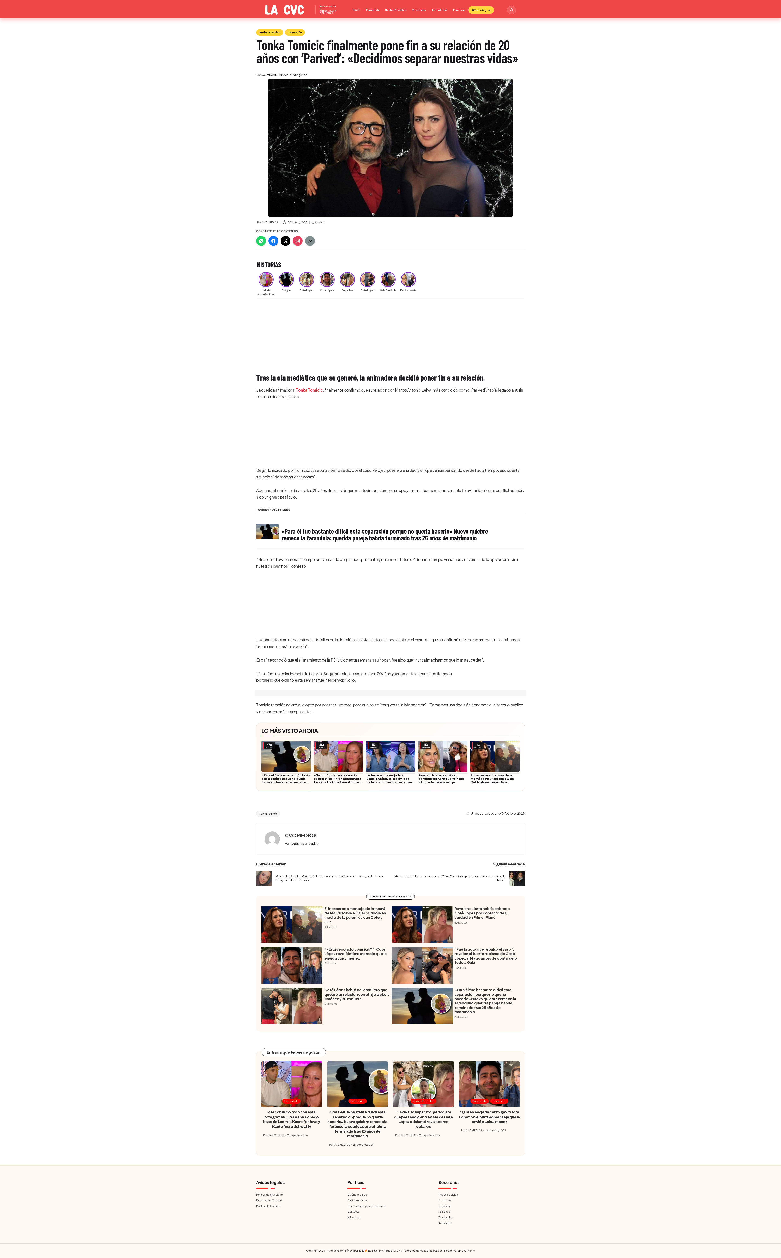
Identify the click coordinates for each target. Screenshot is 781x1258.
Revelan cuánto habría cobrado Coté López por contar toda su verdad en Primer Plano (482, 913)
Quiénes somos (357, 1194)
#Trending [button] (479, 10)
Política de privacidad (269, 1194)
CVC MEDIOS (301, 835)
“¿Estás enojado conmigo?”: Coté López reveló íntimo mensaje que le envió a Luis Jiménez (355, 953)
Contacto (353, 1211)
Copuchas (444, 1200)
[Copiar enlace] (310, 241)
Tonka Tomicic (309, 389)
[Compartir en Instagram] (298, 241)
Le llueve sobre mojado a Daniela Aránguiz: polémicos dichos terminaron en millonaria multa (390, 780)
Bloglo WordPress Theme (459, 1250)
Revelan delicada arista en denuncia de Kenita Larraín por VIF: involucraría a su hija (441, 778)
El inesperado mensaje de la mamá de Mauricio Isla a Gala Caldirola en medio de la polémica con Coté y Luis (492, 780)
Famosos (459, 10)
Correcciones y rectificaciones (366, 1206)
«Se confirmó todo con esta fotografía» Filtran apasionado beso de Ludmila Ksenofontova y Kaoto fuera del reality (337, 780)
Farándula (373, 10)
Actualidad (439, 10)
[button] (301, 843)
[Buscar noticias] (511, 10)
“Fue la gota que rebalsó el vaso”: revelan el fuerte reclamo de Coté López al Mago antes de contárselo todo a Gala (486, 955)
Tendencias (445, 1217)
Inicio (356, 10)
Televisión (419, 10)
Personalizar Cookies (269, 1200)
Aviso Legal (354, 1217)
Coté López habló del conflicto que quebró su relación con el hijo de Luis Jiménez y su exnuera (356, 994)
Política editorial (357, 1200)
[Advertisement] (378, 331)
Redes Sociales (395, 10)
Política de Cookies (268, 1206)
